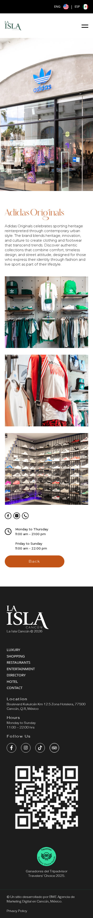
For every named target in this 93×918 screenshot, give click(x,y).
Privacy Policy (17, 911)
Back (34, 561)
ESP (77, 6)
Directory (16, 675)
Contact (14, 687)
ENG (57, 6)
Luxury (13, 649)
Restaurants (18, 662)
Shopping (16, 656)
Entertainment (21, 668)
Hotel (12, 681)
